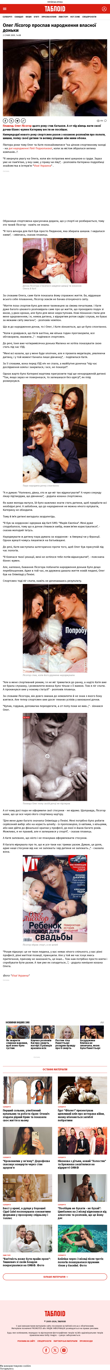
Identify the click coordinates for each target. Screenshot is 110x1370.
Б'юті (36, 17)
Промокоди (86, 1341)
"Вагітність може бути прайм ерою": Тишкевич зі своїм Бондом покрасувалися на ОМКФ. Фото (27, 1262)
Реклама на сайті (26, 1341)
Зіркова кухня (48, 17)
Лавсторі (63, 17)
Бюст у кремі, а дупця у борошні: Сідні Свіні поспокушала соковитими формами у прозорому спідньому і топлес (27, 1213)
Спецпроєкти (89, 17)
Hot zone (75, 17)
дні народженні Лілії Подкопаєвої (30, 148)
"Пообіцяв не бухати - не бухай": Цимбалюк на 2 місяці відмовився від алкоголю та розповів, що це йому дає (82, 1213)
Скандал (18, 17)
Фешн (28, 17)
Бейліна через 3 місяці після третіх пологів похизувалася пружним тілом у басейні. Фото (80, 1262)
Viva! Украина (42, 165)
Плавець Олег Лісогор (17, 125)
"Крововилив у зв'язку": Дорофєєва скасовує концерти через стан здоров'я (26, 1164)
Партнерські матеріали (65, 1341)
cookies (27, 1366)
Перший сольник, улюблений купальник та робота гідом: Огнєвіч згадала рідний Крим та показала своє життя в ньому (26, 1115)
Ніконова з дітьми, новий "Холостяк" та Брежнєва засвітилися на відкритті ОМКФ (82, 1164)
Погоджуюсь (7, 1368)
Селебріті (7, 17)
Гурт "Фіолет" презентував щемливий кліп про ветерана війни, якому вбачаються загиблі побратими (81, 1115)
